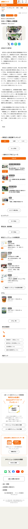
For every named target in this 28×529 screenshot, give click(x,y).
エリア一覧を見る (13, 210)
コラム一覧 (13, 321)
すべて (3, 7)
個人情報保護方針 (8, 493)
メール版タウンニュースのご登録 (14, 429)
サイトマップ (14, 494)
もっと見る (13, 148)
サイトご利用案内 (19, 493)
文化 (17, 7)
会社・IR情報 (6, 484)
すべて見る (13, 221)
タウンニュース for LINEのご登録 (14, 425)
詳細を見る (13, 451)
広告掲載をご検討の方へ (9, 487)
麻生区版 (3, 5)
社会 (22, 7)
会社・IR (18, 2)
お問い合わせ (15, 479)
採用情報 (5, 490)
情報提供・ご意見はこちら (12, 339)
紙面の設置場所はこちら (12, 350)
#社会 (3, 126)
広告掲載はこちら (10, 346)
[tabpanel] (14, 33)
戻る (3, 10)
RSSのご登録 (13, 462)
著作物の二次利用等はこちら (13, 343)
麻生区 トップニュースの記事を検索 (13, 287)
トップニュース (10, 7)
